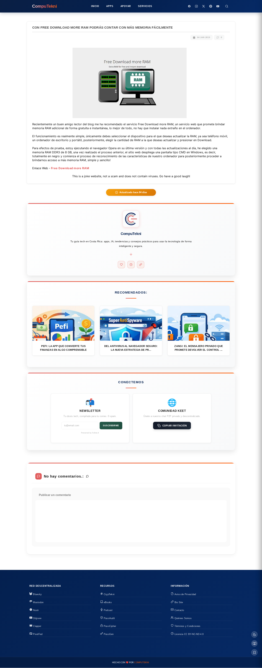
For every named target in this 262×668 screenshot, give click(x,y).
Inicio (95, 6)
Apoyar (125, 6)
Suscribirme (111, 425)
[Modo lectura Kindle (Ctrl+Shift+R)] (254, 643)
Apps (109, 6)
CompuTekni (141, 662)
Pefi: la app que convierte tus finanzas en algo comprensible (63, 348)
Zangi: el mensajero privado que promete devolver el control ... (198, 348)
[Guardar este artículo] (254, 652)
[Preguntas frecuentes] (131, 264)
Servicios (145, 6)
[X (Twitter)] (203, 6)
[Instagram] (196, 6)
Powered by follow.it (90, 433)
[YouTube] (218, 6)
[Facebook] (189, 6)
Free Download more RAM (70, 168)
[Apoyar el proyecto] (121, 264)
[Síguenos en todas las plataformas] (140, 264)
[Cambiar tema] (254, 634)
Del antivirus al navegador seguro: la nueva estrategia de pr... (131, 348)
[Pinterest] (211, 6)
